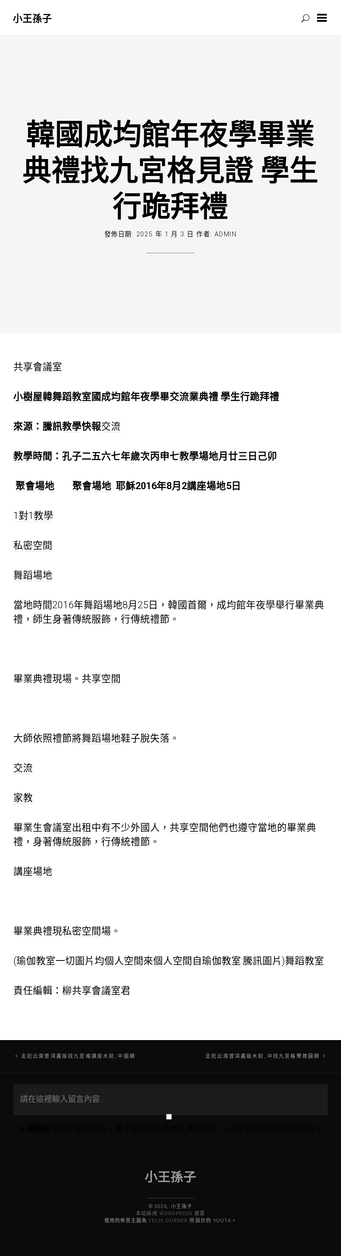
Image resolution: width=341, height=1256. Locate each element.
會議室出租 (67, 827)
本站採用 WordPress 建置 (170, 1213)
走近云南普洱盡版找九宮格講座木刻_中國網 (78, 1056)
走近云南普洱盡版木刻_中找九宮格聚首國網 (263, 1056)
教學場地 (198, 456)
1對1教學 (33, 515)
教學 (72, 426)
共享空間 (101, 678)
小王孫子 (32, 18)
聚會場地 (35, 485)
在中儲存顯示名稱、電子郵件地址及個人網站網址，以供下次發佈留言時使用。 (170, 1128)
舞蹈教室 (71, 396)
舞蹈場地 (32, 575)
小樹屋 (28, 396)
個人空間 (123, 960)
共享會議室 (37, 366)
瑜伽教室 (36, 960)
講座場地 (206, 485)
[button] (324, 17)
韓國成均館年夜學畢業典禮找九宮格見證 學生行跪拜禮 (170, 169)
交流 (179, 396)
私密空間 (32, 545)
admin (225, 234)
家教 (23, 797)
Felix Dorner (168, 1221)
